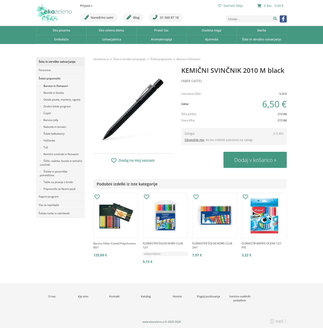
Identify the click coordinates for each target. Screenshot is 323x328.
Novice (177, 296)
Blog (136, 17)
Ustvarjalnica (111, 39)
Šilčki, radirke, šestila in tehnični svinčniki (61, 163)
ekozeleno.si (101, 59)
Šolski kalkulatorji (54, 134)
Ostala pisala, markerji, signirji (62, 99)
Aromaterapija (161, 39)
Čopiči (47, 113)
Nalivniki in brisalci (55, 127)
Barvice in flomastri (56, 86)
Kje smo (83, 296)
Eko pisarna (61, 30)
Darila (261, 30)
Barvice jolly (51, 120)
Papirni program (49, 196)
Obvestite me (194, 140)
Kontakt (114, 296)
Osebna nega (211, 30)
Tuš (46, 147)
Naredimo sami (102, 17)
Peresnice (45, 70)
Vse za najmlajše (49, 205)
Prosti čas (161, 30)
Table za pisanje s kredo (58, 182)
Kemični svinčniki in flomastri (61, 154)
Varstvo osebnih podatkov (239, 298)
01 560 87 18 (169, 17)
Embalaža (61, 39)
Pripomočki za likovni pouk (60, 189)
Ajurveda (211, 39)
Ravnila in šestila (54, 93)
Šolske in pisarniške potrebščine (53, 173)
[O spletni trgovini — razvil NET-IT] (278, 321)
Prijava (86, 6)
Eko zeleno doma (111, 30)
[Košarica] (271, 5)
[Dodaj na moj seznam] (97, 197)
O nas (52, 296)
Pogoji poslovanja (208, 296)
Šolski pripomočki (49, 78)
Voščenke (49, 140)
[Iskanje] (275, 18)
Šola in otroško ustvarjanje (261, 39)
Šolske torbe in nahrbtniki (54, 213)
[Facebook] (283, 18)
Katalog (146, 296)
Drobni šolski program (57, 106)
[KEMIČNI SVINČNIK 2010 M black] (132, 109)
